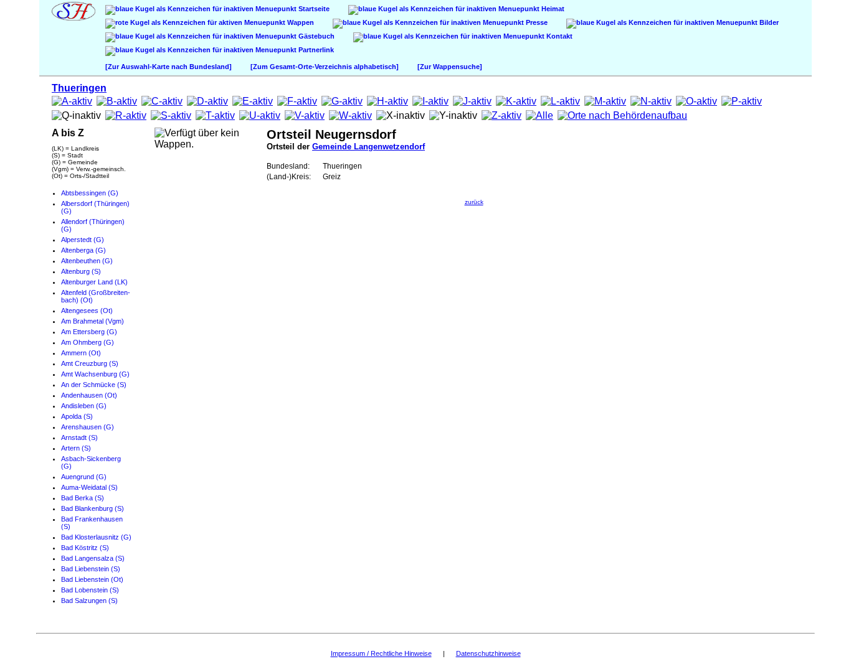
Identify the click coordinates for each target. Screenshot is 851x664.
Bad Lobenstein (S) (90, 590)
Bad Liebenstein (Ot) (92, 579)
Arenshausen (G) (87, 427)
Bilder (768, 22)
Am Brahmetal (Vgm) (92, 321)
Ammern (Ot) (81, 353)
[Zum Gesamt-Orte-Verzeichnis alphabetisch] (324, 66)
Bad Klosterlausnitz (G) (96, 537)
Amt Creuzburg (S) (89, 363)
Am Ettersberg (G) (89, 331)
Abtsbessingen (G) (89, 193)
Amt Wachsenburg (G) (95, 374)
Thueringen (79, 88)
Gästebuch (316, 36)
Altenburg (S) (81, 271)
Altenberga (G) (83, 250)
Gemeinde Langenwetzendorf (368, 146)
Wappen (299, 22)
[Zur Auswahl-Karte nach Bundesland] (168, 66)
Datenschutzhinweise (488, 653)
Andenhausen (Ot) (89, 395)
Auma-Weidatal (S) (89, 487)
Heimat (552, 8)
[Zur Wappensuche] (449, 66)
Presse (536, 22)
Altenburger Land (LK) (94, 282)
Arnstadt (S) (79, 437)
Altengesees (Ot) (87, 310)
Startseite (313, 8)
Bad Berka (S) (82, 498)
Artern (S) (76, 448)
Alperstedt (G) (82, 239)
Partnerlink (315, 50)
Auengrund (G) (84, 476)
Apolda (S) (77, 416)
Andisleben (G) (84, 405)
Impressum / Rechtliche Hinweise (381, 653)
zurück (474, 202)
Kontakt (558, 36)
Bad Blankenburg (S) (92, 508)
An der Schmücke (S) (93, 384)
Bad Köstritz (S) (85, 547)
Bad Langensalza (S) (93, 558)
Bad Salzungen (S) (89, 600)
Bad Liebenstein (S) (90, 569)
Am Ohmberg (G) (87, 342)
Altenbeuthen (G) (87, 260)
